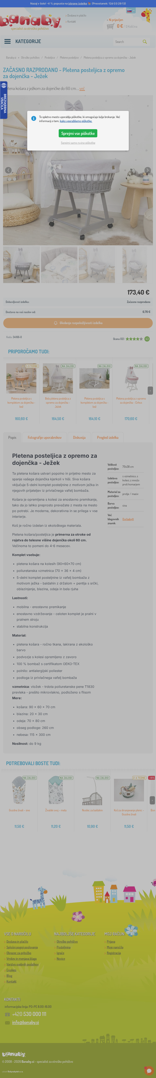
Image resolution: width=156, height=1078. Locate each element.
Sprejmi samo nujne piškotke (78, 143)
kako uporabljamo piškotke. (76, 121)
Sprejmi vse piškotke (78, 133)
